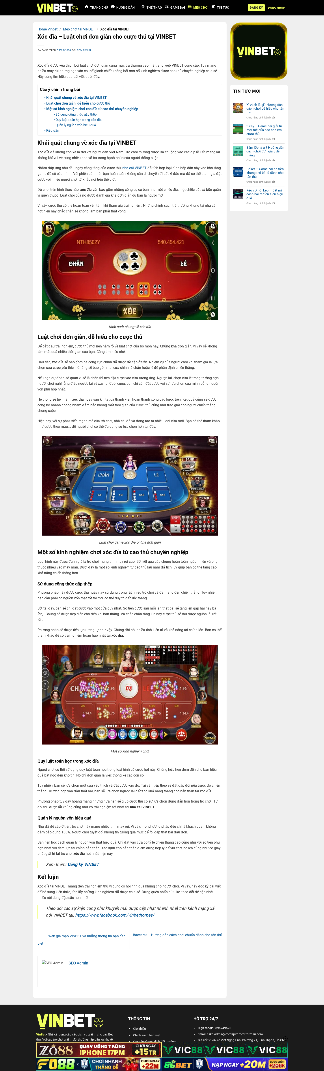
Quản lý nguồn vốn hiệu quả (76, 125)
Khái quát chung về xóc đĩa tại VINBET (76, 98)
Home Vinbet (47, 29)
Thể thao (154, 7)
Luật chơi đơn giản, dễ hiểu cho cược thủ (78, 103)
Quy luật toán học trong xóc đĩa (79, 120)
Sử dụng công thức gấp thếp (76, 114)
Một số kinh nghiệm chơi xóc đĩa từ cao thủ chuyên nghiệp (92, 109)
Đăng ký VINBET (83, 864)
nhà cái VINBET (134, 168)
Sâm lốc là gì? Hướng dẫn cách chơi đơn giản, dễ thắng (265, 151)
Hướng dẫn (125, 7)
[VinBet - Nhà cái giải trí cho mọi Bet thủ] (57, 7)
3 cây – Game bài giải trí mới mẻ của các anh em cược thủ (264, 130)
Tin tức (223, 7)
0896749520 (222, 1028)
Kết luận (52, 130)
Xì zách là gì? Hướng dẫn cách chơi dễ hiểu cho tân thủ (265, 108)
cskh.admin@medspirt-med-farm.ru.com (235, 1034)
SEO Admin (84, 50)
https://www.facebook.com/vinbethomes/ (114, 915)
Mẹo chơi (200, 7)
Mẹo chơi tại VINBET (79, 29)
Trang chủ (99, 7)
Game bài (177, 7)
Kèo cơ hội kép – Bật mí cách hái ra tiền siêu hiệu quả (264, 194)
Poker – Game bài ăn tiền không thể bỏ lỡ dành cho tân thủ (264, 173)
